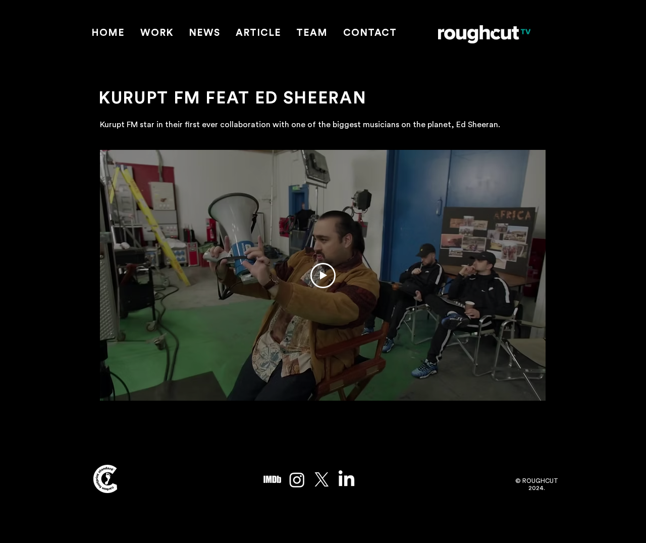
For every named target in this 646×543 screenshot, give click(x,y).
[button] (157, 33)
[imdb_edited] (272, 480)
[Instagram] (297, 480)
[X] (322, 480)
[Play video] (323, 275)
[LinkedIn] (346, 480)
